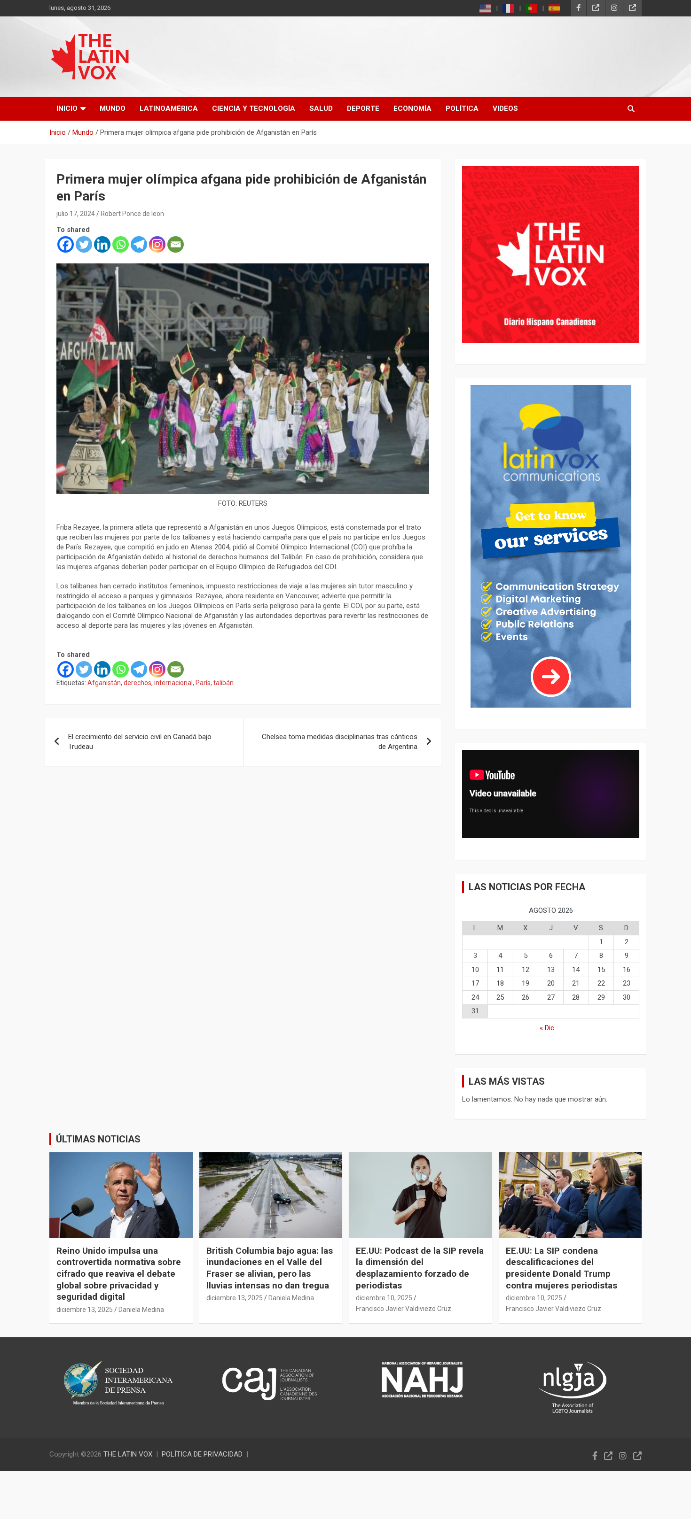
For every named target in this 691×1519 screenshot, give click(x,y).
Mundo (113, 108)
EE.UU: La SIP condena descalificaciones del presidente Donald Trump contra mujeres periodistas (561, 1268)
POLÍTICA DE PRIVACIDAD (202, 1454)
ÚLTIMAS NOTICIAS (98, 1139)
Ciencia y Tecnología (253, 108)
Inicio (67, 108)
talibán (223, 682)
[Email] (175, 244)
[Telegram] (139, 244)
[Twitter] (84, 244)
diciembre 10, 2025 (384, 1298)
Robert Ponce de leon (132, 213)
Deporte (363, 108)
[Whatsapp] (120, 244)
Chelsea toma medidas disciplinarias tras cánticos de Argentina (339, 742)
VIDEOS (505, 108)
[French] (509, 8)
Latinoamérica (169, 108)
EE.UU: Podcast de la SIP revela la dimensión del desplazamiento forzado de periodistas (420, 1268)
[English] (485, 8)
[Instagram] (157, 244)
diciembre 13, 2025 (84, 1309)
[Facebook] (65, 244)
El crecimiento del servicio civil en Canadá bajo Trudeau (140, 742)
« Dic (547, 1028)
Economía (412, 108)
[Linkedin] (102, 244)
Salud (321, 108)
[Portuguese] (532, 8)
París (203, 682)
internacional (173, 682)
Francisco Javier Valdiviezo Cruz (403, 1308)
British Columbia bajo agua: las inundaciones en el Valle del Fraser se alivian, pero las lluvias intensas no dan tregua (269, 1268)
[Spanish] (555, 8)
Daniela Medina (141, 1309)
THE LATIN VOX (127, 1454)
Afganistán (104, 682)
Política (462, 108)
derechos (137, 682)
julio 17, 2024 (75, 213)
